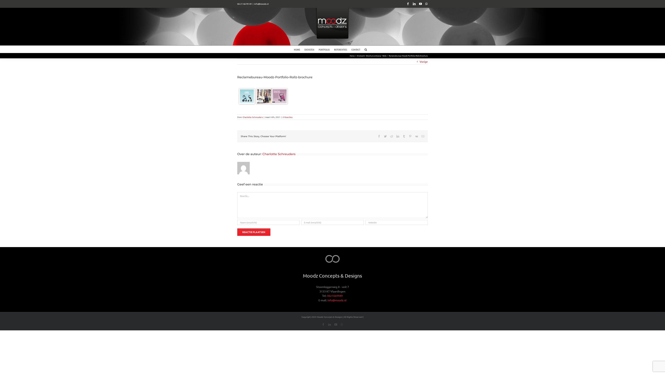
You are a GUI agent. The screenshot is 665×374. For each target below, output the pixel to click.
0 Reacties (287, 117)
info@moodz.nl (261, 3)
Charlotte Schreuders (253, 117)
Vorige (424, 61)
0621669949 (335, 295)
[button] (366, 49)
